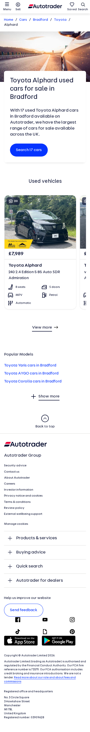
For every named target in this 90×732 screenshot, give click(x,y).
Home (8, 20)
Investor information (18, 489)
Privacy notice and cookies (23, 495)
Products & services (36, 538)
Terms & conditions (17, 502)
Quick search (29, 566)
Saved (72, 9)
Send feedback (23, 610)
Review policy (14, 508)
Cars (23, 20)
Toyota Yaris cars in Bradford (30, 365)
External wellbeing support (23, 514)
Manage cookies (16, 524)
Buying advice (31, 552)
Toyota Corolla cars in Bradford (33, 381)
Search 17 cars (29, 150)
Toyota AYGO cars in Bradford (31, 373)
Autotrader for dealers (39, 580)
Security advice (15, 465)
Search (83, 9)
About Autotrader (17, 477)
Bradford (40, 20)
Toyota (60, 20)
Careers (9, 483)
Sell (18, 9)
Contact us (12, 471)
